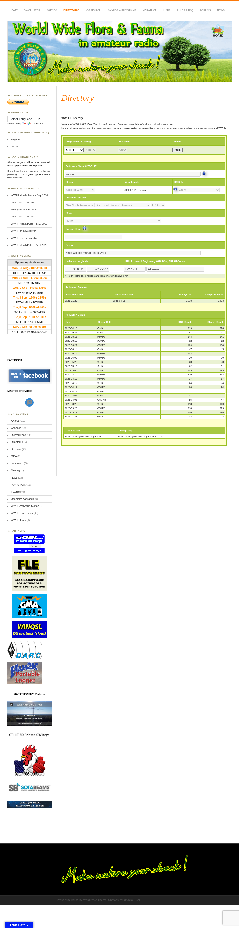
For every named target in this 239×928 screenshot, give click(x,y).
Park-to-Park (18, 484)
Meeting (15, 470)
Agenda (51, 10)
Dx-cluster (32, 10)
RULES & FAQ (185, 10)
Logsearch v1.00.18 (22, 216)
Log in (14, 146)
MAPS (166, 10)
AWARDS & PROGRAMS (121, 10)
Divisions (16, 449)
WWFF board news (22, 513)
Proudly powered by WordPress (77, 900)
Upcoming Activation (22, 499)
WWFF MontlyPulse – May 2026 (29, 223)
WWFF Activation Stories (25, 506)
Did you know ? (19, 435)
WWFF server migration (24, 238)
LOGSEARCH (93, 10)
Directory (71, 10)
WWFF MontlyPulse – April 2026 (29, 245)
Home (14, 10)
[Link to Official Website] (204, 174)
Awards (15, 420)
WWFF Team (18, 520)
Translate (37, 123)
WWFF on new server (23, 230)
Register (16, 139)
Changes (16, 428)
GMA (14, 456)
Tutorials (16, 491)
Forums (205, 10)
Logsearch (17, 463)
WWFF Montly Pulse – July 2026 (29, 195)
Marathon (150, 10)
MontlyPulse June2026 (24, 209)
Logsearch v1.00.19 (22, 202)
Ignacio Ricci (131, 900)
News (221, 10)
